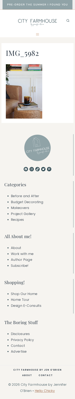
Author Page (21, 259)
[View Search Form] (68, 20)
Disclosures (20, 334)
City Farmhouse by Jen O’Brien (37, 369)
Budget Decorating (27, 202)
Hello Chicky (45, 390)
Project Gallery (23, 214)
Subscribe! (20, 265)
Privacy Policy (22, 340)
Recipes (17, 219)
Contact (18, 345)
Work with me (22, 254)
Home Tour (20, 299)
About (16, 248)
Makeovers (20, 208)
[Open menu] (37, 34)
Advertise (19, 351)
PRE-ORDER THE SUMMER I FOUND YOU (37, 4)
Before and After (25, 196)
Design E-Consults (26, 305)
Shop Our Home (24, 294)
